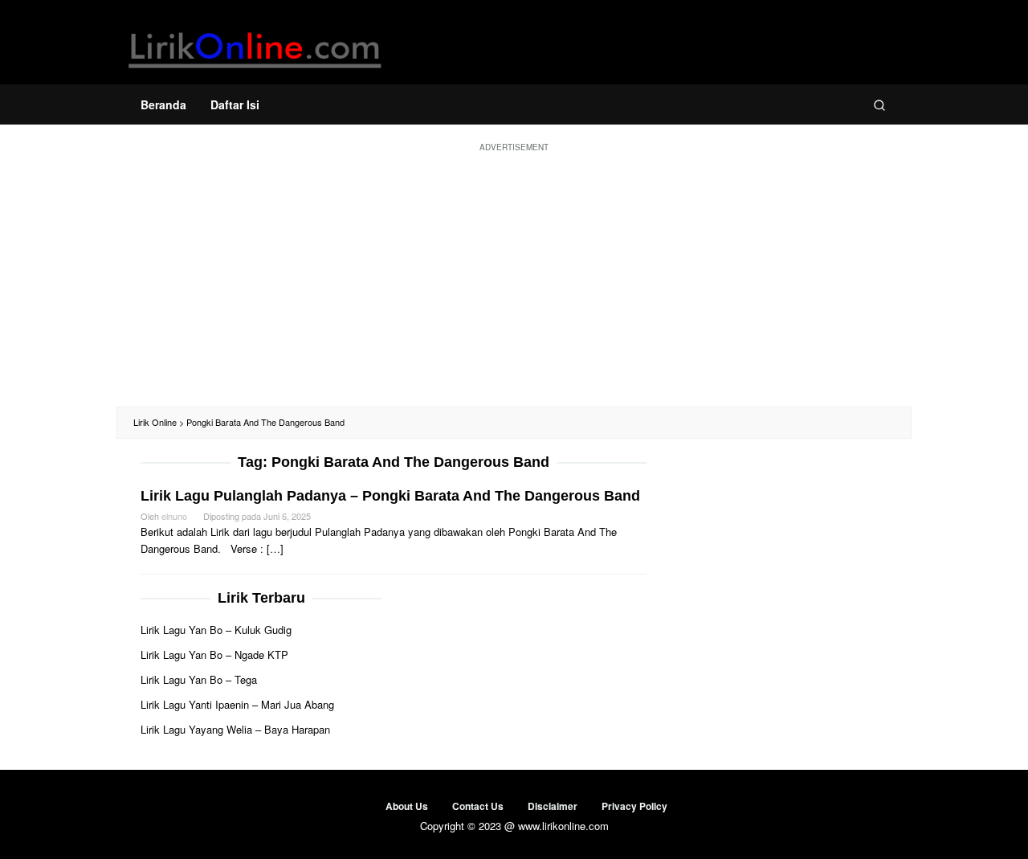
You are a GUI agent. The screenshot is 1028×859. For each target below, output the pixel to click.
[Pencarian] (879, 104)
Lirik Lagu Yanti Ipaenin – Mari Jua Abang (237, 704)
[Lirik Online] (254, 46)
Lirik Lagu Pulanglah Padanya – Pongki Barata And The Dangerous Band (390, 496)
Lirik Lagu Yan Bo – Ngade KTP (214, 654)
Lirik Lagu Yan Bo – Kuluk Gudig (216, 629)
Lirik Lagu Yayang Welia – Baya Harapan (235, 729)
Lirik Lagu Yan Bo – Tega (199, 679)
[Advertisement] (514, 278)
